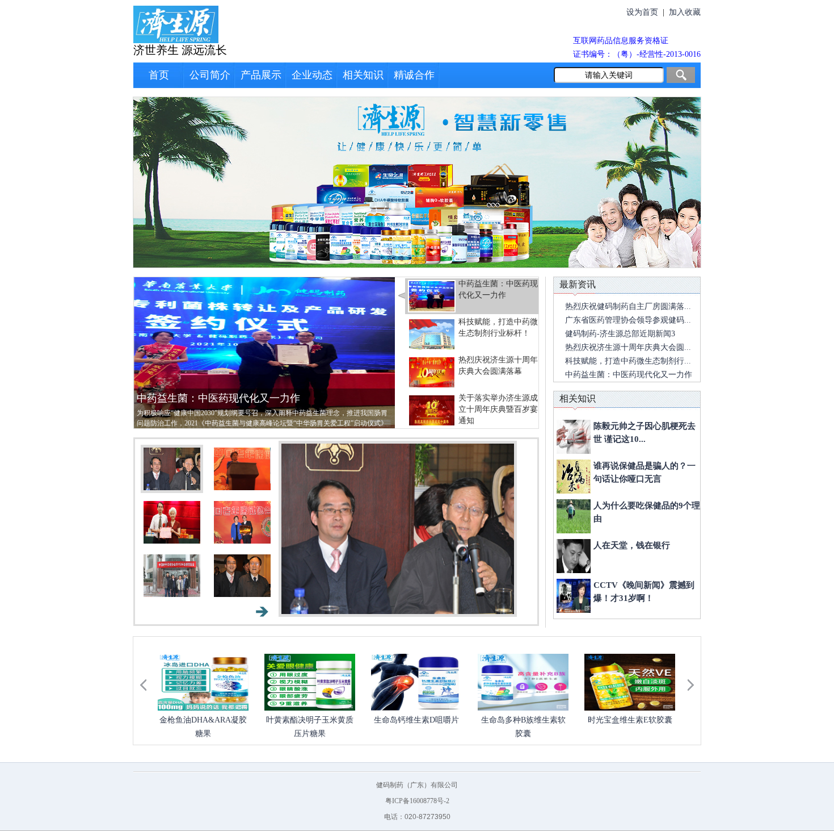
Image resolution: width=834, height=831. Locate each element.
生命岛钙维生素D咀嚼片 (309, 720)
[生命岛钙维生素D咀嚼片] (309, 682)
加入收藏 (685, 12)
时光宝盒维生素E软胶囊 (523, 720)
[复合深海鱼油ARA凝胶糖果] (629, 682)
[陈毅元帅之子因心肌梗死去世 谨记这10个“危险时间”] (574, 437)
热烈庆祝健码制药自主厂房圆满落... (628, 306)
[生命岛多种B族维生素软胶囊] (416, 682)
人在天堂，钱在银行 (631, 545)
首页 (159, 75)
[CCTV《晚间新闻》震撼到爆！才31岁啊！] (574, 596)
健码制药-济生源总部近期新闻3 (620, 333)
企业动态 (312, 75)
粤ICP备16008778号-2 (417, 801)
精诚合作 (414, 75)
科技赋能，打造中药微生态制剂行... (628, 361)
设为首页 (642, 12)
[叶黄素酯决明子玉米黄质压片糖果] (203, 682)
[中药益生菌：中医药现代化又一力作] (264, 352)
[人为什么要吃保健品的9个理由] (574, 516)
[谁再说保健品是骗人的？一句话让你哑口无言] (574, 477)
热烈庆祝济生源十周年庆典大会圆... (628, 347)
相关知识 (363, 75)
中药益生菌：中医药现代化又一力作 (218, 398)
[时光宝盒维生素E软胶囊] (523, 682)
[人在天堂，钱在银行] (574, 556)
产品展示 (261, 75)
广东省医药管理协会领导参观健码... (628, 320)
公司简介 (209, 75)
